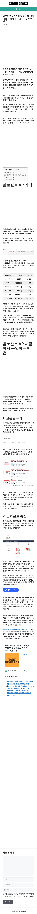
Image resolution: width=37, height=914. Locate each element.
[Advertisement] (18, 47)
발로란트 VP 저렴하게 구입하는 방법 (15, 175)
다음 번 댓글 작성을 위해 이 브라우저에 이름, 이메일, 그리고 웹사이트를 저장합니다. (19, 895)
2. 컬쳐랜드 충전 (10, 179)
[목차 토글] (24, 169)
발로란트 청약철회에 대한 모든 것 (14, 629)
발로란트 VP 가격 (9, 172)
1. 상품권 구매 (10, 177)
